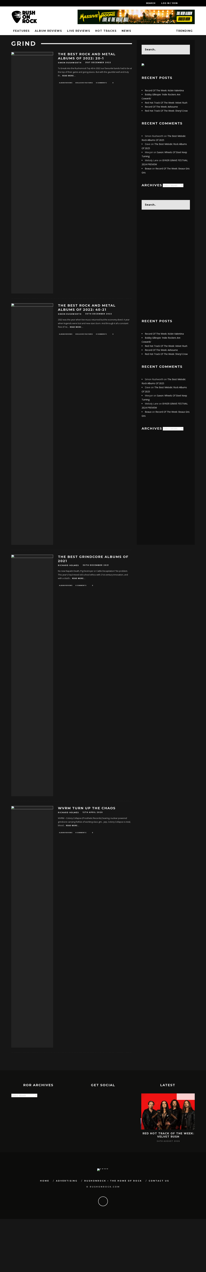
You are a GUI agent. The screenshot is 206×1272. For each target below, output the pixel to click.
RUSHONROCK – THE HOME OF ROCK (113, 1181)
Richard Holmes (68, 565)
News (126, 30)
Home (44, 1181)
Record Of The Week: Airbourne (161, 106)
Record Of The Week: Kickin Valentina (164, 90)
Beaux (148, 168)
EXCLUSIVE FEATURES (84, 83)
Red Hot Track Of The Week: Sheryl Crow (166, 110)
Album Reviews (48, 30)
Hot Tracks (106, 30)
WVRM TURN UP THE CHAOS (87, 808)
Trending (184, 30)
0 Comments (101, 83)
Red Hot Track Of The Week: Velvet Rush (166, 102)
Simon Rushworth (69, 63)
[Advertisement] (166, 264)
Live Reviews (78, 30)
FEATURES (21, 30)
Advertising (67, 1181)
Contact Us (159, 1181)
